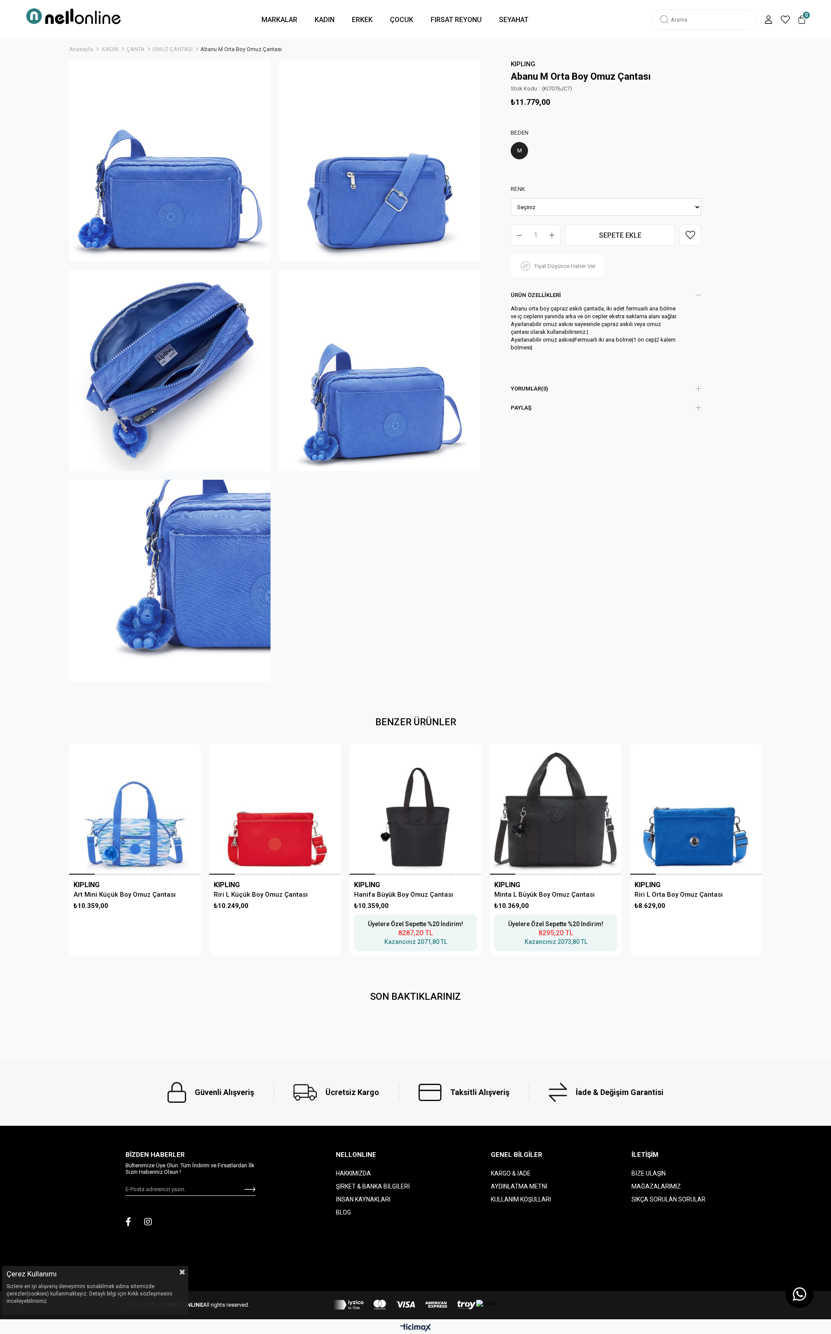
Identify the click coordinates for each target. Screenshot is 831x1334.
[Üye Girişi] (768, 19)
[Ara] (664, 19)
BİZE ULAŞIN (648, 1173)
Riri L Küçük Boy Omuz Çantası (261, 894)
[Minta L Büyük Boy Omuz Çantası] (555, 809)
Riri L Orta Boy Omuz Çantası (679, 894)
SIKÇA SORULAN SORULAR (668, 1199)
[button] (82, 874)
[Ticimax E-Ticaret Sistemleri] (415, 1328)
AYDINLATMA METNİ (519, 1186)
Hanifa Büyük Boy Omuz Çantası (403, 894)
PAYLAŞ (521, 407)
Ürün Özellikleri (536, 295)
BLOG (343, 1212)
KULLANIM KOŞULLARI (521, 1199)
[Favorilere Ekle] (690, 235)
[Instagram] (148, 1222)
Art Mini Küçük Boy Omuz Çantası (125, 894)
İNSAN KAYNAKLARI (363, 1199)
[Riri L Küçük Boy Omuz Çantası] (275, 809)
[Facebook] (128, 1222)
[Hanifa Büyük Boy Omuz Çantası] (415, 809)
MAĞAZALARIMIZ (656, 1186)
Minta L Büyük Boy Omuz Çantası (544, 894)
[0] (802, 19)
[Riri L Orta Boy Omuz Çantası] (695, 809)
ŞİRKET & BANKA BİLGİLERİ (373, 1186)
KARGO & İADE (511, 1173)
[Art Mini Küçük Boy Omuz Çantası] (134, 809)
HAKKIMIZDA (353, 1173)
